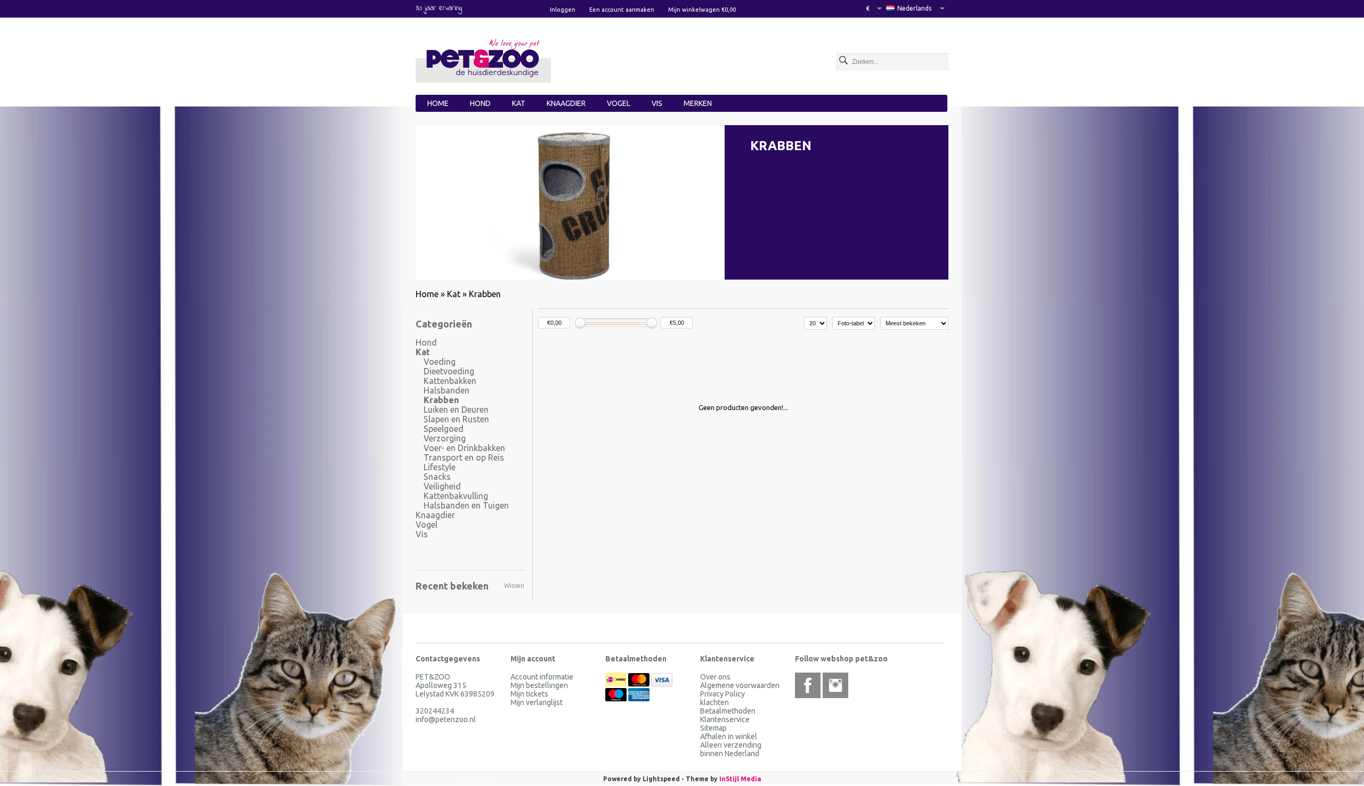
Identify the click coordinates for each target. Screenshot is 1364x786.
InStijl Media (740, 778)
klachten (714, 702)
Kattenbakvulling (456, 496)
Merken (698, 103)
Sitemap (713, 728)
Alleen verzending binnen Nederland (730, 749)
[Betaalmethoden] (616, 683)
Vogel (618, 103)
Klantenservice (725, 719)
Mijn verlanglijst (536, 702)
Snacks (437, 476)
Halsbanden (446, 390)
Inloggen (562, 9)
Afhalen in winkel (728, 736)
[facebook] (808, 685)
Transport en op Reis (464, 457)
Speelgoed (444, 428)
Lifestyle (440, 467)
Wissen (514, 585)
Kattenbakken (450, 381)
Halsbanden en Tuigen (466, 505)
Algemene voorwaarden (740, 685)
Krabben (485, 294)
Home (438, 103)
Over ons (715, 677)
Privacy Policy (722, 694)
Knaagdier (566, 103)
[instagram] (835, 685)
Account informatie (541, 677)
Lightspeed (661, 778)
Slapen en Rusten (456, 419)
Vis (657, 103)
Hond (480, 103)
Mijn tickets (529, 694)
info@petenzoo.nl (446, 719)
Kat (518, 103)
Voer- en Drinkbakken (464, 448)
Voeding (440, 361)
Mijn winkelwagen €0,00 (702, 9)
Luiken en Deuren (456, 409)
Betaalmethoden (728, 711)
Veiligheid (442, 486)
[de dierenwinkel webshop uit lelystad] (483, 59)
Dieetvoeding (449, 371)
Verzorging (445, 438)
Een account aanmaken (621, 9)
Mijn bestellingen (539, 685)
